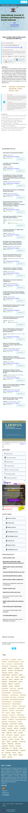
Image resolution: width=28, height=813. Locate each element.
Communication (12, 86)
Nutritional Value (5, 666)
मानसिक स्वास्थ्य (4, 679)
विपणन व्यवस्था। (4, 754)
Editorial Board (18, 803)
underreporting (5, 690)
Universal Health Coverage (20, 719)
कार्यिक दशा (7, 677)
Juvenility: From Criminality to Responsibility (11, 164)
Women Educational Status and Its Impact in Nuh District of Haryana (12, 255)
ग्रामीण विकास (4, 668)
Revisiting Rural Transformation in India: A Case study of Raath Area (14, 305)
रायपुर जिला (17, 677)
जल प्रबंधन (16, 726)
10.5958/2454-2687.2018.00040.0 (12, 377)
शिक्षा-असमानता (11, 746)
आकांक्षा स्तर (10, 679)
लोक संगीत (15, 732)
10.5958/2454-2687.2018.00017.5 (12, 363)
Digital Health (4, 721)
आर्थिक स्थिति (15, 748)
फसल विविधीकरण (17, 668)
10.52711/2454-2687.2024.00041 (12, 350)
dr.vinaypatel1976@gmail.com (12, 45)
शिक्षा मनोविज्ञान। (4, 681)
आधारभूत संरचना (9, 728)
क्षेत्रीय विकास (20, 723)
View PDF (9, 61)
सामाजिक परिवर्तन (4, 686)
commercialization (20, 714)
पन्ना (10, 748)
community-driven (5, 717)
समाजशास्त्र (11, 686)
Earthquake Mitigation (16, 703)
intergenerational (20, 708)
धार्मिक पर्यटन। (22, 677)
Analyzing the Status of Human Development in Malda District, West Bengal (13, 371)
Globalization (4, 719)
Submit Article (9, 453)
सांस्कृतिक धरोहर (9, 732)
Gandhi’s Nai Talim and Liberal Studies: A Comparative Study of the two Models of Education (14, 293)
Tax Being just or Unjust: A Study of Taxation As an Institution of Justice (13, 268)
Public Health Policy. (12, 721)
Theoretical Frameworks (17, 692)
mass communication (21, 86)
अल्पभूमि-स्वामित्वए (5, 746)
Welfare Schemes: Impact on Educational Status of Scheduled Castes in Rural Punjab (14, 358)
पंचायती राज (16, 672)
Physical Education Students (13, 661)
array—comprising (5, 697)
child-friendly (4, 708)
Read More (20, 159)
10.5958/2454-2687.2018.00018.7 (12, 391)
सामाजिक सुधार (4, 683)
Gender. (22, 661)
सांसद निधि (3, 728)
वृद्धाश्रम (3, 750)
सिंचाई (22, 668)
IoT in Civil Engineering (17, 701)
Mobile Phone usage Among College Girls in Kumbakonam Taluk (13, 398)
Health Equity (11, 719)
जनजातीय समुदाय (8, 752)
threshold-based (5, 699)
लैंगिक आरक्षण (11, 672)
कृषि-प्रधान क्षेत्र (4, 726)
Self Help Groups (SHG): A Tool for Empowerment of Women (12, 217)
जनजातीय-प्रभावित (22, 741)
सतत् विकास (14, 752)
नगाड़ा (17, 730)
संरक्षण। (3, 734)
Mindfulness (4, 661)
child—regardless (12, 708)
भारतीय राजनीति (4, 672)
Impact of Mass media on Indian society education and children (14, 37)
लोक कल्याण (20, 681)
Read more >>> (23, 443)
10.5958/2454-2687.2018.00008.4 (12, 156)
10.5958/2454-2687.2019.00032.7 (12, 285)
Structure (9, 737)
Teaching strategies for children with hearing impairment (13, 230)
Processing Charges (10, 473)
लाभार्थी (3, 677)
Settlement (15, 737)
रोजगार (12, 677)
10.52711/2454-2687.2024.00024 (12, 47)
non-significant (13, 659)
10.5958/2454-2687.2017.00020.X (13, 261)
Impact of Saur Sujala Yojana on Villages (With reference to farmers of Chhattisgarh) (14, 386)
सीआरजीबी (15, 754)
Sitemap (4, 805)
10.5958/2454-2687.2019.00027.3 (12, 273)
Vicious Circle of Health (18, 663)
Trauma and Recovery (14, 694)
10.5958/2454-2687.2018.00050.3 (12, 183)
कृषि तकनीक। (4, 670)
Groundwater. (4, 739)
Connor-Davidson (5, 659)
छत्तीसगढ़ (3, 732)
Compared (23, 734)
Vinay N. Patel (10, 43)
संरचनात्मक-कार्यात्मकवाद (13, 681)
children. (17, 90)
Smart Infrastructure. (6, 706)
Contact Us (13, 5)
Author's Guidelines (11, 457)
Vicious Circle (9, 663)
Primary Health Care (22, 717)
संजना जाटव (20, 721)
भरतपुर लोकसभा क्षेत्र (5, 723)
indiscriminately (9, 734)
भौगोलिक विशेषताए (11, 730)
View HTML (21, 59)
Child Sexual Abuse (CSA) (14, 690)
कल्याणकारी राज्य (17, 683)
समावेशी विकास (4, 730)
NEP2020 (13, 712)
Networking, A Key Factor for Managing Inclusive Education (13, 190)
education (20, 88)
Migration (8, 712)
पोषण (2, 752)
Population (4, 737)
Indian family (11, 90)
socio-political (14, 706)
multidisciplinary (5, 688)
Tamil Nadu (19, 712)
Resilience (20, 659)
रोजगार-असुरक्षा (18, 746)
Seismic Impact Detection (6, 701)
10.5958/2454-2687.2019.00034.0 (12, 209)
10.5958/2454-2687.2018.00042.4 (12, 195)
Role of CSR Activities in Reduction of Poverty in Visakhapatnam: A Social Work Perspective (13, 330)
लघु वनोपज (19, 752)
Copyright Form (10, 465)
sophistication (20, 688)
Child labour (11, 710)
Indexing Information (11, 477)
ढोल (19, 730)
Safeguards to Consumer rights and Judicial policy (13, 280)
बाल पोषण (3, 741)
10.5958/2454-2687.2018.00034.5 (12, 336)
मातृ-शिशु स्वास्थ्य (22, 750)
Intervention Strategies (6, 692)
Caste (3, 712)
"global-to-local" (14, 717)
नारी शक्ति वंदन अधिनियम (6, 674)
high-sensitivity (13, 697)
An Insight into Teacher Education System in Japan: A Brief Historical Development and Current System (12, 243)
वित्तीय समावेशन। (10, 757)
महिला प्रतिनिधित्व (23, 728)
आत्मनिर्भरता (4, 757)
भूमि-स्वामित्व (4, 743)
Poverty (3, 663)
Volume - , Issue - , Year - (16, 56)
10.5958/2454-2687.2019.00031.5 (12, 248)
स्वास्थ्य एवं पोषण (16, 739)
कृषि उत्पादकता (10, 668)
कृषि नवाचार (21, 666)
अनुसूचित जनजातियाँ (5, 748)
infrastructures (12, 714)
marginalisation (5, 710)
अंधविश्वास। (8, 741)
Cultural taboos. (23, 694)
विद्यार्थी (21, 679)
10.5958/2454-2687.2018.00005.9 (12, 310)
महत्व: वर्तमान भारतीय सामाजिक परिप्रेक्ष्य (12, 750)
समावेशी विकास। (17, 686)
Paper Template (9, 461)
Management (16, 734)
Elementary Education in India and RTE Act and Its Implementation (13, 317)
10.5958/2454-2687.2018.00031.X (13, 168)
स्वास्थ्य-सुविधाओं (15, 741)
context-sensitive (22, 706)
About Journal (5, 5)
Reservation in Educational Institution (13, 152)
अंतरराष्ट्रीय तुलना (14, 674)
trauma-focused (13, 688)
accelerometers (21, 697)
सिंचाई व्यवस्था (11, 726)
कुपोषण (22, 739)
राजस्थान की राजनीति (13, 723)
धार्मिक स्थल (21, 674)
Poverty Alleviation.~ (14, 666)
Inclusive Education (19, 710)
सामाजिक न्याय (10, 683)
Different (20, 737)
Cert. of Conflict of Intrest (12, 469)
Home (4, 803)
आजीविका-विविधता (10, 743)
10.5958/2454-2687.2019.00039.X (13, 298)
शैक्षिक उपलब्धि (16, 679)
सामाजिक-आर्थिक (17, 743)
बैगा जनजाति (11, 739)
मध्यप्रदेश (20, 748)
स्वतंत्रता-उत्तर (10, 670)
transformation (5, 714)
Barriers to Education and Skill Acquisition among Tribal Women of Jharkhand (13, 345)
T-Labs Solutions (11, 811)
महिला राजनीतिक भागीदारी (18, 670)
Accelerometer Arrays (6, 703)
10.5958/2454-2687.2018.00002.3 (12, 234)
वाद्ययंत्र (23, 730)
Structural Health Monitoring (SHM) (17, 699)
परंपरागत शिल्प (20, 732)
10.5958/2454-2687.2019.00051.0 (12, 403)
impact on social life (13, 88)
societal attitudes (5, 694)
